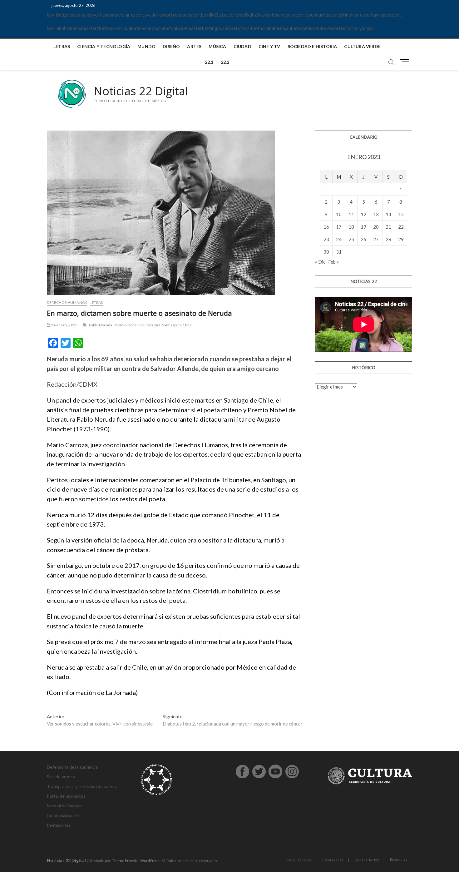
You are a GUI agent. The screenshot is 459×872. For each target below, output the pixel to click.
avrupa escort (387, 14)
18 (351, 227)
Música (217, 46)
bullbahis (79, 28)
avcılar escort (130, 14)
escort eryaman (357, 28)
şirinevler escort (356, 14)
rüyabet (130, 28)
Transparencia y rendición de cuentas (83, 786)
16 (326, 227)
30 (326, 252)
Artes (194, 46)
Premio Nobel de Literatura (137, 325)
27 (376, 239)
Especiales (398, 859)
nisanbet (289, 28)
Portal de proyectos (66, 796)
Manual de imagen (64, 805)
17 (339, 227)
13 (376, 214)
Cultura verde (362, 46)
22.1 (209, 62)
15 (401, 214)
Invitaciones (59, 825)
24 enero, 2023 (63, 325)
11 (351, 214)
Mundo (146, 46)
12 (363, 214)
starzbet (97, 28)
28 (388, 239)
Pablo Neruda (100, 325)
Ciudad (242, 46)
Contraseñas (332, 860)
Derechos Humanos (67, 302)
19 (363, 227)
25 (351, 239)
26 (363, 239)
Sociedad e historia (312, 46)
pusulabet (227, 28)
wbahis (305, 28)
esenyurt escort (99, 14)
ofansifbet (248, 28)
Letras (61, 46)
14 (388, 214)
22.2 (225, 62)
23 (326, 239)
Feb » (333, 262)
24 (339, 239)
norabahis (269, 28)
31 (339, 252)
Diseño (171, 46)
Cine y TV (269, 46)
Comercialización (63, 815)
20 (376, 227)
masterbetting (202, 28)
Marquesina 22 (299, 860)
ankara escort (326, 28)
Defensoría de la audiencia (72, 767)
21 (388, 227)
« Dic (320, 262)
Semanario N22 (367, 860)
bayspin (114, 28)
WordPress (150, 860)
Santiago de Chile (176, 325)
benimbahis (58, 28)
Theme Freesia (125, 860)
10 (339, 214)
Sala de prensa (61, 776)
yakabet (179, 28)
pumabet (162, 28)
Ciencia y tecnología (103, 46)
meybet (145, 28)
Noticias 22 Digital (141, 91)
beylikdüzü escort (65, 14)
